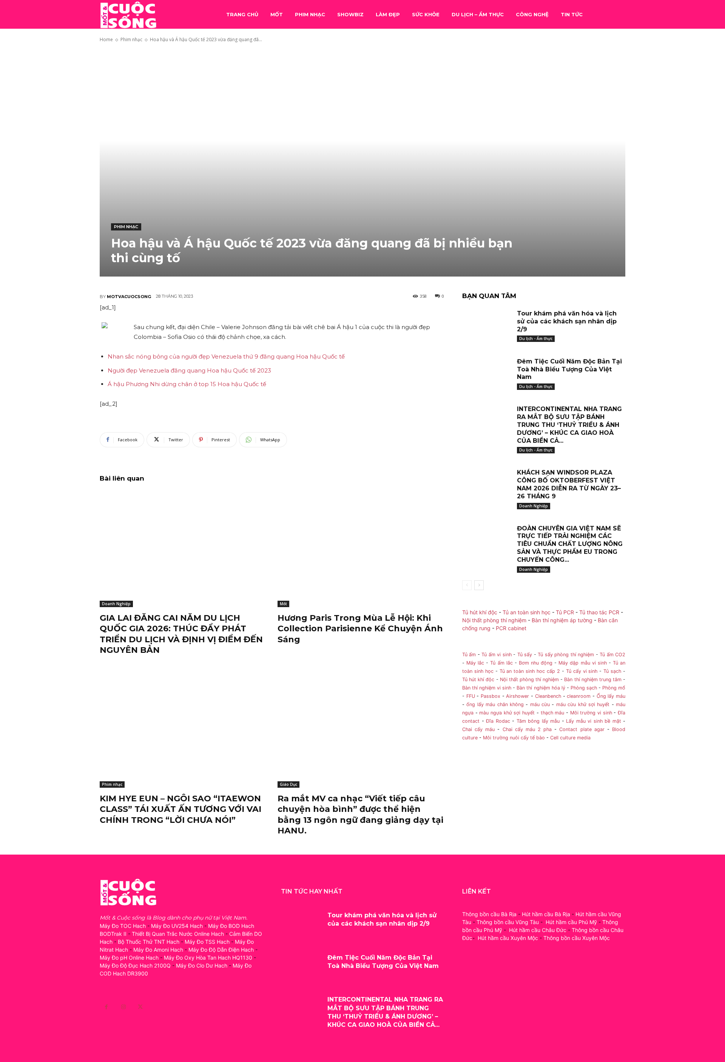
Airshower (517, 696)
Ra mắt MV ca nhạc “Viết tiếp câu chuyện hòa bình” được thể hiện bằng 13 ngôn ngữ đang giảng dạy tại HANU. (360, 814)
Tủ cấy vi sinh (582, 671)
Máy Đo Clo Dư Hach (201, 965)
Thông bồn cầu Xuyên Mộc (576, 938)
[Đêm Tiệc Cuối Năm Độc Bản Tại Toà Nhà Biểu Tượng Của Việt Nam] (486, 373)
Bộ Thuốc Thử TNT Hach (148, 941)
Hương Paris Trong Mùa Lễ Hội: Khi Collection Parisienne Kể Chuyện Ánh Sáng (360, 629)
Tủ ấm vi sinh (496, 654)
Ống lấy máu (611, 696)
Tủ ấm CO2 (612, 654)
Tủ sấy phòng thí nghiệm (566, 654)
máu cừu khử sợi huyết (583, 704)
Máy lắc (475, 663)
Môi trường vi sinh (591, 713)
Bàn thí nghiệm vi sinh (486, 688)
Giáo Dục (288, 784)
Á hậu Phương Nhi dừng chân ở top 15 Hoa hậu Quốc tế (187, 384)
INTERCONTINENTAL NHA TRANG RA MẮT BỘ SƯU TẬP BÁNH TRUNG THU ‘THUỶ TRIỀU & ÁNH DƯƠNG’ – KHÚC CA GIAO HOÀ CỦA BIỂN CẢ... (569, 424)
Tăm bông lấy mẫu (538, 721)
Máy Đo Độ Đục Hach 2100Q (135, 965)
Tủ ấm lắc (501, 663)
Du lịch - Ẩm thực (535, 338)
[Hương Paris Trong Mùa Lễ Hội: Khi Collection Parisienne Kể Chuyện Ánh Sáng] (361, 548)
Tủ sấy (524, 654)
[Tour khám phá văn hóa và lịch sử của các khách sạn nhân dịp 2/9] (486, 325)
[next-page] (479, 585)
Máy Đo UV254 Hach (177, 926)
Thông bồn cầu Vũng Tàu (508, 922)
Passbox (490, 696)
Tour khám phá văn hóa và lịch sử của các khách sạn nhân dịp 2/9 (567, 321)
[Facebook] (106, 1007)
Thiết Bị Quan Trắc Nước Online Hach (178, 934)
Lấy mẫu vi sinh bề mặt (593, 721)
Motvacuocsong (129, 296)
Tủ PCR (565, 612)
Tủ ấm (469, 654)
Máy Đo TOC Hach (123, 926)
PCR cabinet (511, 628)
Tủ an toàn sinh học (527, 612)
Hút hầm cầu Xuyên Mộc (508, 938)
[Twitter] (140, 1007)
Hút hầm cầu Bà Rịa (546, 914)
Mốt (283, 603)
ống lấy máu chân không (495, 704)
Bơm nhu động (535, 663)
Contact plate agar (581, 729)
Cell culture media (570, 737)
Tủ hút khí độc (479, 612)
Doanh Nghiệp (116, 603)
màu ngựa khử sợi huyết (507, 713)
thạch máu (551, 713)
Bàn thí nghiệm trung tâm (593, 679)
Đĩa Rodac (498, 721)
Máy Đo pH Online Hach (129, 957)
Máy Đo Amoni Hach (158, 949)
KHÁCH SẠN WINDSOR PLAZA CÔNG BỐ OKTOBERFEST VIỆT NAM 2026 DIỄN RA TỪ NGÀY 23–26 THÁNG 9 (569, 484)
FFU (470, 696)
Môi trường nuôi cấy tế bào (514, 737)
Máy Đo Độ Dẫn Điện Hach (221, 949)
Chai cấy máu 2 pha (527, 729)
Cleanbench (548, 696)
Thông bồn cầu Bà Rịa (489, 914)
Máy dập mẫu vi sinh (582, 663)
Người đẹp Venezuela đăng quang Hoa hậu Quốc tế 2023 (189, 370)
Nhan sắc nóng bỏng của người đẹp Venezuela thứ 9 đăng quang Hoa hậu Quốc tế (226, 356)
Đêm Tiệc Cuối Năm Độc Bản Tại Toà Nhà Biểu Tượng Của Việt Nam (569, 369)
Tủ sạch (612, 671)
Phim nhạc (131, 39)
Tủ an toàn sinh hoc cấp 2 (530, 671)
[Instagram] (123, 1007)
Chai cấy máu (478, 729)
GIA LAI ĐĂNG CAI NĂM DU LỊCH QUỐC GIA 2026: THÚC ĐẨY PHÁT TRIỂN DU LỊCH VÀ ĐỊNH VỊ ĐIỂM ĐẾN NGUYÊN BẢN (181, 634)
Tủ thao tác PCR (599, 612)
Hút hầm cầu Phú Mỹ (571, 922)
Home (106, 39)
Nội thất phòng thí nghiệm (494, 620)
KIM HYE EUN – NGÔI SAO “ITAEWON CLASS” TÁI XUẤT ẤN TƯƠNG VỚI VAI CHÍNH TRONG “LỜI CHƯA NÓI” (180, 809)
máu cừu (540, 704)
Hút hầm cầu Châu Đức (537, 930)
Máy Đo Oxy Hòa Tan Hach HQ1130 (208, 957)
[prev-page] (467, 585)
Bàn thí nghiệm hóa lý (541, 688)
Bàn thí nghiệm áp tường (562, 620)
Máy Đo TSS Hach (207, 941)
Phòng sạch (584, 688)
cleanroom (579, 696)
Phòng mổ (613, 688)
